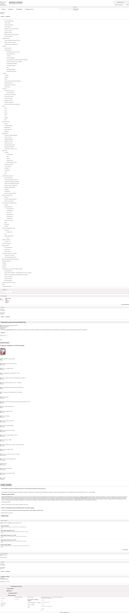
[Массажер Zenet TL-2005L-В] (6, 439)
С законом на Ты (7, 241)
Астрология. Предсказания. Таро (8, 228)
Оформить (8, 16)
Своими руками (10, 154)
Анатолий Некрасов (10, 92)
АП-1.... (1, 393)
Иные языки (9, 212)
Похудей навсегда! (5, 38)
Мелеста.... (2, 388)
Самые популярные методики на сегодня (12, 40)
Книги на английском (8, 36)
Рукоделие (6, 152)
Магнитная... (2, 412)
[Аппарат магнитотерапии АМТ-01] (7, 406)
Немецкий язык (10, 218)
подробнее (3, 332)
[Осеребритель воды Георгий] (6, 468)
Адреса (43, 604)
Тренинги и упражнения (8, 102)
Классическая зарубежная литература (11, 183)
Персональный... (3, 455)
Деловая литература (6, 239)
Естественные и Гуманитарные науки (9, 202)
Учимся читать (7, 22)
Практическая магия (8, 82)
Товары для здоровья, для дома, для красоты (10, 259)
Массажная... (2, 445)
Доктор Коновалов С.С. (11, 53)
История (6, 204)
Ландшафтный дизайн (8, 139)
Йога (8, 67)
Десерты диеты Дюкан (6, 544)
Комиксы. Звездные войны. (7, 195)
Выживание (6, 131)
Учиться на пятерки (8, 30)
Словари (6, 226)
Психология (4, 88)
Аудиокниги (6, 189)
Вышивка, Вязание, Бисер (12, 162)
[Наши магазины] (3, 554)
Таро (5, 233)
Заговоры (6, 77)
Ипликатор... (2, 417)
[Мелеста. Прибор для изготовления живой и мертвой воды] (11, 387)
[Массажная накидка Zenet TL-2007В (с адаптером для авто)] (12, 444)
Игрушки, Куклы (10, 160)
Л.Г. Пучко (9, 55)
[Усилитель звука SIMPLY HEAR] (6, 449)
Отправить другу (3, 327)
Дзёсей (5, 113)
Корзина (75, 7)
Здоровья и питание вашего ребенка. (11, 28)
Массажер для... (3, 431)
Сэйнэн (5, 108)
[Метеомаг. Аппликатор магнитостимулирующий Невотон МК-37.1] (13, 377)
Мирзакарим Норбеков (11, 69)
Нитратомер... (2, 474)
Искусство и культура (6, 243)
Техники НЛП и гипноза (8, 96)
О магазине (17, 599)
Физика (5, 222)
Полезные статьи (29, 9)
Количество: (2, 335)
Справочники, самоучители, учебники (9, 253)
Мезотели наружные (8, 280)
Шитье (8, 156)
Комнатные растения (8, 142)
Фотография (6, 168)
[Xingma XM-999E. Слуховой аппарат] (7, 358)
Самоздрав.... (2, 426)
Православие (7, 249)
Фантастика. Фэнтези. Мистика (10, 193)
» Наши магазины (3, 557)
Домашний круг (5, 133)
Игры (5, 173)
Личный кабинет (46, 597)
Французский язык (10, 214)
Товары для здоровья (6, 261)
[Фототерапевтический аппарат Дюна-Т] (8, 458)
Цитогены (4, 266)
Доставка (11, 9)
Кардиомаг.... (2, 402)
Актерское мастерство (8, 220)
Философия (6, 224)
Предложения (4, 296)
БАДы (3, 284)
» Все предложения (125, 304)
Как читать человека (8, 98)
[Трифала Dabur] (3, 463)
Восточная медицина (11, 57)
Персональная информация (47, 606)
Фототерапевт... (3, 460)
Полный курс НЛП (5, 525)
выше (32, 507)
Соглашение (19, 9)
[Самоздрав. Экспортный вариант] (7, 425)
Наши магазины (4, 553)
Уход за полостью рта (8, 276)
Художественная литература (7, 175)
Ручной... (1, 374)
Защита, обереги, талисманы (10, 84)
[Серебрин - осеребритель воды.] (6, 368)
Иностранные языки (8, 206)
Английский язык (10, 210)
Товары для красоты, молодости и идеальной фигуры (12, 268)
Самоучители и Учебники (9, 255)
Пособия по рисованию (8, 164)
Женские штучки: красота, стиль (10, 148)
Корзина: (119, 2)
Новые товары (4, 520)
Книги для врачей (7, 48)
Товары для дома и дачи (6, 286)
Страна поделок (7, 26)
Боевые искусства (5, 121)
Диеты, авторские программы (10, 42)
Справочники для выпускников (10, 257)
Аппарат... (2, 407)
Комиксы (6, 197)
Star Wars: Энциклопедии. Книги (10, 199)
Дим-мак (6, 123)
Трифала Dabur (3, 464)
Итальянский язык (10, 208)
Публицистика (7, 191)
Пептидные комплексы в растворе (8, 282)
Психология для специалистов (10, 94)
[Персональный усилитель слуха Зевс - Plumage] (9, 454)
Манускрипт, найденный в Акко (7, 530)
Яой (5, 115)
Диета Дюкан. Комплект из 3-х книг (8, 535)
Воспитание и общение (8, 24)
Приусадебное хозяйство (9, 146)
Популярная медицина (11, 65)
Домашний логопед (8, 32)
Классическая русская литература (11, 179)
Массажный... (2, 436)
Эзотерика (4, 73)
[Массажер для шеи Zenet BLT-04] (7, 420)
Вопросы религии (5, 245)
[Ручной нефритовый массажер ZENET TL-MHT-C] (10, 373)
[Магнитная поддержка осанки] (6, 411)
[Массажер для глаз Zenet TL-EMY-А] (7, 430)
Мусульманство (7, 251)
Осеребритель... (3, 469)
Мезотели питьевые (8, 278)
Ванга (8, 237)
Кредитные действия (45, 602)
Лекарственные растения (11, 71)
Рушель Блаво (7, 86)
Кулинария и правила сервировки (10, 135)
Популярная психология (9, 90)
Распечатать (2, 328)
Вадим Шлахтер (7, 127)
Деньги (5, 79)
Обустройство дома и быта (9, 144)
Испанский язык (10, 216)
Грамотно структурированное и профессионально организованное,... (14, 526)
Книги (2, 600)
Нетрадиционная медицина (12, 63)
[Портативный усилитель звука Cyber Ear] (8, 363)
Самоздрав (2, 479)
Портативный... (3, 364)
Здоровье (4, 46)
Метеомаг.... (2, 379)
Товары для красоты (8, 270)
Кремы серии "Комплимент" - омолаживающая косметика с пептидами (17, 272)
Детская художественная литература (11, 34)
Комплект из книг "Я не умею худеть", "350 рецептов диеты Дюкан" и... (14, 536)
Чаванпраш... (2, 398)
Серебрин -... (2, 369)
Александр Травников (8, 125)
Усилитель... (2, 450)
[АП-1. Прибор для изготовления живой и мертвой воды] (11, 392)
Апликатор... (2, 383)
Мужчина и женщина (8, 100)
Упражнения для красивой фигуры (11, 44)
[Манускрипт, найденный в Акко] (15, 523)
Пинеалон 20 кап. (8, 299)
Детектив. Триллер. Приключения (10, 185)
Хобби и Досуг (5, 150)
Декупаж (8, 158)
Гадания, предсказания (8, 235)
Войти (127, 4)
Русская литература (8, 177)
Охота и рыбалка (7, 166)
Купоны (43, 608)
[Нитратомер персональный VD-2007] (7, 473)
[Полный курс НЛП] (4, 523)
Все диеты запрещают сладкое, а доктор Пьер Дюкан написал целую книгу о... (15, 545)
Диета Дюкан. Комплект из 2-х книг (8, 539)
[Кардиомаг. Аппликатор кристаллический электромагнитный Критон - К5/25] (15, 401)
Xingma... (1, 355)
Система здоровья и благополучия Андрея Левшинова (17, 59)
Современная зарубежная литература (11, 181)
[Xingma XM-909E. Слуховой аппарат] (3, 354)
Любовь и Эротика (7, 137)
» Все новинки (125, 549)
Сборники (6, 117)
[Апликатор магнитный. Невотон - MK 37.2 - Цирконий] (10, 382)
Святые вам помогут (8, 247)
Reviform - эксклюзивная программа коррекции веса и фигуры (16, 274)
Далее (2, 532)
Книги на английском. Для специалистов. (12, 104)
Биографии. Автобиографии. (9, 187)
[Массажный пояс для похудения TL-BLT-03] (9, 435)
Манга (3, 106)
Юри (5, 119)
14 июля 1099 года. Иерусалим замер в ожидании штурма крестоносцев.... (15, 531)
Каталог (4, 9)
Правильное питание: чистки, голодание (14, 61)
